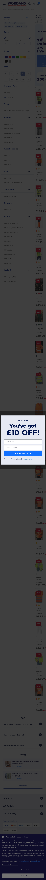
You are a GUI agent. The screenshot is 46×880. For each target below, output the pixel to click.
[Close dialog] (42, 418)
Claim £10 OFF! (23, 453)
